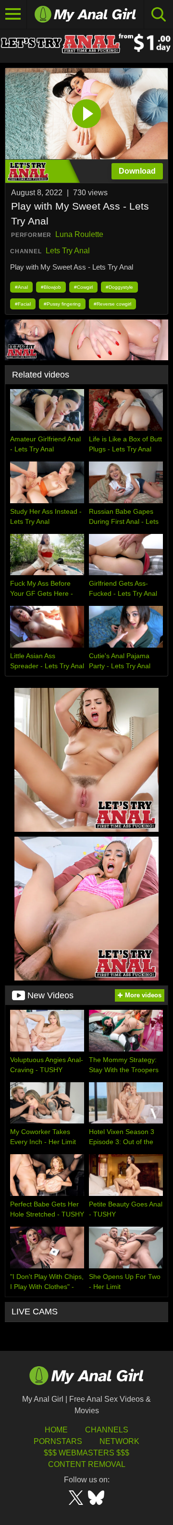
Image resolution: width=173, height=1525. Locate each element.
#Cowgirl (83, 287)
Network (119, 1441)
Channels (106, 1430)
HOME (56, 1430)
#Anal (21, 287)
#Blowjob (51, 287)
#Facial (23, 304)
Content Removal (86, 1464)
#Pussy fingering (62, 304)
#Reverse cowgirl (112, 304)
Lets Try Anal (68, 251)
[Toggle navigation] (13, 14)
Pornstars (58, 1441)
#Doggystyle (119, 287)
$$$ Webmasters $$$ (86, 1453)
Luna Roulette (79, 234)
